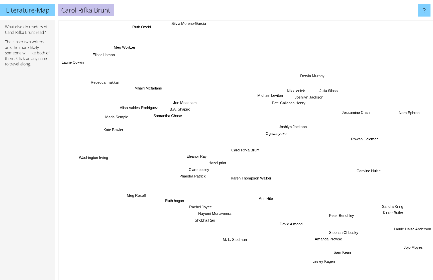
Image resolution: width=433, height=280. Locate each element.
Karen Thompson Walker (251, 178)
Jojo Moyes (412, 249)
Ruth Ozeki (142, 27)
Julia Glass (327, 89)
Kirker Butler (388, 216)
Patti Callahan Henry (280, 101)
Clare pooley (199, 169)
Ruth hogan (174, 201)
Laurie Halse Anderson (412, 230)
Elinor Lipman (105, 54)
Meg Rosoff (136, 195)
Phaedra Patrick (193, 176)
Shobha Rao (204, 220)
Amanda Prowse (329, 238)
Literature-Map (27, 10)
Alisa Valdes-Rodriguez (139, 108)
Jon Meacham (187, 102)
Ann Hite (267, 198)
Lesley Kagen (330, 260)
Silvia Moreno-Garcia (186, 23)
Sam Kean (343, 252)
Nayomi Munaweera (214, 213)
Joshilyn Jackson (312, 96)
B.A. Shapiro (181, 108)
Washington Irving (93, 157)
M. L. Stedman (236, 239)
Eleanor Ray (196, 156)
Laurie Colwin (74, 61)
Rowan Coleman (365, 140)
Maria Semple (117, 116)
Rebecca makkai (105, 82)
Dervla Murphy (316, 77)
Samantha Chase (167, 115)
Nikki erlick (293, 89)
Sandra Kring (392, 210)
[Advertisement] (28, 147)
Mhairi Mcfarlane (145, 90)
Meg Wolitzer (126, 47)
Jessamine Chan (355, 112)
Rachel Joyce (200, 207)
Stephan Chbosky (344, 231)
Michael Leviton (267, 94)
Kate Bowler (113, 130)
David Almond (290, 224)
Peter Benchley (341, 216)
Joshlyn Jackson (294, 127)
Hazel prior (217, 163)
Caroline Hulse (368, 172)
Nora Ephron (408, 110)
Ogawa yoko (276, 134)
